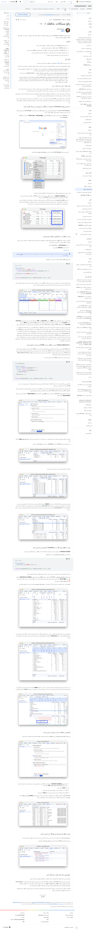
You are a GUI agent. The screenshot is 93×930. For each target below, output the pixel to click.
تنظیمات (58, 8)
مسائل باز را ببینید (70, 917)
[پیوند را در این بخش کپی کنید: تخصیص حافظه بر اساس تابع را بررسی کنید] (42, 732)
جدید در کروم (50, 1)
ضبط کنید (65, 250)
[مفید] (18, 20)
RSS (23, 921)
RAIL (59, 63)
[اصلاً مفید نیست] (16, 20)
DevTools (89, 8)
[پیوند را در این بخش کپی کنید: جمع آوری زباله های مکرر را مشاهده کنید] (45, 875)
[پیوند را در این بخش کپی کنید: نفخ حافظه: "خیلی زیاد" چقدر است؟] (50, 86)
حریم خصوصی (66, 927)
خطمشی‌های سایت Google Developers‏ (56, 903)
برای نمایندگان (27, 8)
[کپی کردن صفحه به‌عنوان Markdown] (41, 24)
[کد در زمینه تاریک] (67, 264)
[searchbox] (83, 13)
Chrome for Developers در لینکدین (17, 919)
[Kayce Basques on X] (63, 31)
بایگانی (47, 919)
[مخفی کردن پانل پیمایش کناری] (76, 927)
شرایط (72, 927)
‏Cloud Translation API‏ (48, 14)
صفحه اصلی (68, 19)
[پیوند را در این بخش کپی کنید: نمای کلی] (63, 59)
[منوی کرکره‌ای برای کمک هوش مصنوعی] (69, 9)
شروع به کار (82, 8)
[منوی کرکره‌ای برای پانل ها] (62, 9)
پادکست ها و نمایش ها (45, 921)
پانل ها (65, 8)
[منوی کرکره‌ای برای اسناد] (68, 1)
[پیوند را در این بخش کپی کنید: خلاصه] (64, 42)
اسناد (71, 1)
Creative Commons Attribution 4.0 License (40, 902)
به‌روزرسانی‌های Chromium (43, 915)
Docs (89, 6)
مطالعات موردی (63, 1)
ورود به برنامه (4, 1)
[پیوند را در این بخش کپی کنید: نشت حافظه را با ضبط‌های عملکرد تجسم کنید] (41, 236)
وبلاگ (57, 1)
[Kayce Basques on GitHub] (62, 31)
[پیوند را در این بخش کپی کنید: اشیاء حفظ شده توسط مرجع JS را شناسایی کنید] (39, 834)
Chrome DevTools (80, 6)
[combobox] (29, 1)
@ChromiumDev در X (19, 915)
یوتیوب (23, 917)
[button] (84, 24)
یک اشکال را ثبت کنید (69, 915)
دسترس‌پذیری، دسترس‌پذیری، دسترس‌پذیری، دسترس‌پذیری (43, 8)
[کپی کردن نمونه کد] (69, 264)
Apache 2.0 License (17, 902)
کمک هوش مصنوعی (74, 8)
